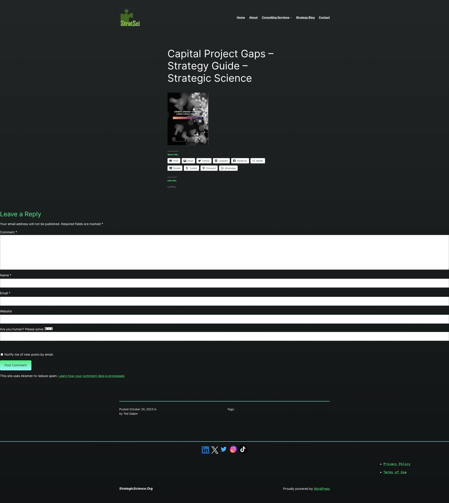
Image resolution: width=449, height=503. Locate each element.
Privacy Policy (396, 464)
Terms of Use (395, 472)
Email (5, 293)
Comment (8, 232)
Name (5, 275)
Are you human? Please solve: (22, 329)
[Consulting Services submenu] (291, 17)
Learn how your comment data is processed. (92, 376)
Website (6, 311)
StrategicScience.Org (136, 488)
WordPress (322, 489)
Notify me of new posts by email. (28, 354)
